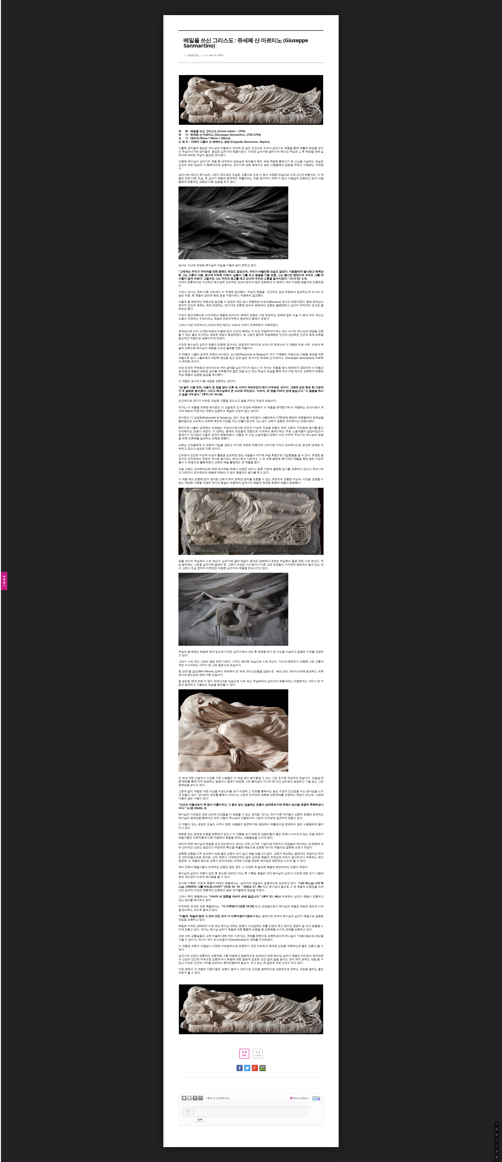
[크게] (496, 1129)
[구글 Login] (200, 1098)
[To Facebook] (239, 1066)
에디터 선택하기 (300, 1098)
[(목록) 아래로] (496, 1145)
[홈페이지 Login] (184, 1098)
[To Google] (254, 1066)
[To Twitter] (247, 1066)
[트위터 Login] (189, 1098)
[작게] (496, 1134)
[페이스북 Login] (195, 1098)
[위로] (496, 1140)
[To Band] (262, 1066)
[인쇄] (496, 1156)
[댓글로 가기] (496, 1151)
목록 (4, 581)
